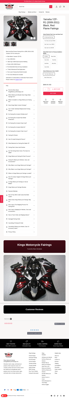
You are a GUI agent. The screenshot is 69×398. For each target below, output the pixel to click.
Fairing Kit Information (33, 373)
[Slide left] (32, 38)
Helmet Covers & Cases (45, 378)
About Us (57, 355)
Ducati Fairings (32, 359)
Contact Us (57, 359)
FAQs (56, 357)
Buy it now (53, 93)
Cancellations (58, 365)
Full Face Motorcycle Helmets (46, 360)
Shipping (56, 363)
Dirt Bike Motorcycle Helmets (46, 374)
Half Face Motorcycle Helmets (46, 370)
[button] (64, 6)
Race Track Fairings (33, 371)
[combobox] (35, 6)
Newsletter (57, 367)
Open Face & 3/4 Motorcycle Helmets (46, 367)
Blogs (56, 373)
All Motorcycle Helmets (47, 357)
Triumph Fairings (32, 365)
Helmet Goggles (45, 384)
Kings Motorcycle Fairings (11, 395)
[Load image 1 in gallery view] (7, 44)
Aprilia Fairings (32, 367)
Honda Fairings (32, 355)
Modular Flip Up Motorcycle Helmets (46, 363)
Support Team (18, 79)
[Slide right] (34, 38)
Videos (56, 371)
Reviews (57, 361)
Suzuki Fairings (32, 361)
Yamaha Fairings (32, 363)
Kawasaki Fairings (33, 357)
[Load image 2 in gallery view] (13, 44)
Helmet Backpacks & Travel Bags (46, 381)
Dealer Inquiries (58, 369)
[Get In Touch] (60, 6)
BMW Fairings (32, 369)
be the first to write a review (34, 333)
